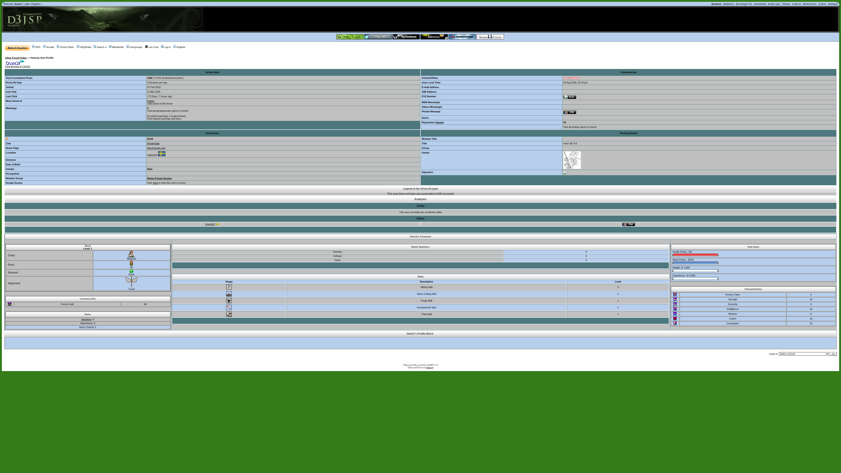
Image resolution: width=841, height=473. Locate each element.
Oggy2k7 (210, 224)
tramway (429, 367)
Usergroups (136, 47)
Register (35, 4)
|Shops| (786, 4)
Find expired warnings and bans (164, 118)
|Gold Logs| (774, 4)
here (155, 183)
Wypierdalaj (153, 143)
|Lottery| (796, 4)
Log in (167, 47)
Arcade (50, 47)
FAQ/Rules (86, 47)
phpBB (430, 365)
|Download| (760, 4)
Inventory (86, 319)
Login (26, 4)
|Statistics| (728, 4)
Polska (150, 101)
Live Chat (153, 47)
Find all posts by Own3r (17, 66)
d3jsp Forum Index (16, 57)
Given (439, 122)
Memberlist (118, 47)
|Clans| (822, 4)
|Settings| (833, 4)
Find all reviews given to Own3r (580, 127)
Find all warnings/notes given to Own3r (167, 110)
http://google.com (156, 148)
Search (100, 47)
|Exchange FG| (744, 4)
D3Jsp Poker (67, 47)
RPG (38, 47)
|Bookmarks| (809, 4)
